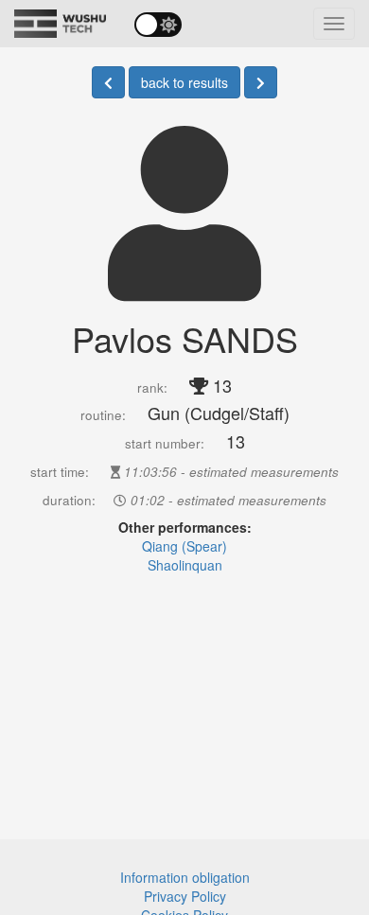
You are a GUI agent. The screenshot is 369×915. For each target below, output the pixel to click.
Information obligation (185, 877)
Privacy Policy (185, 896)
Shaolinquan (185, 564)
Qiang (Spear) (184, 546)
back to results (184, 82)
